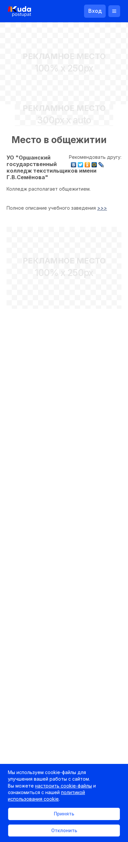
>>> (102, 208)
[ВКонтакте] (73, 163)
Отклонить (64, 830)
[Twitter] (80, 163)
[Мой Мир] (94, 163)
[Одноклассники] (87, 163)
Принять (64, 813)
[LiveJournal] (101, 163)
